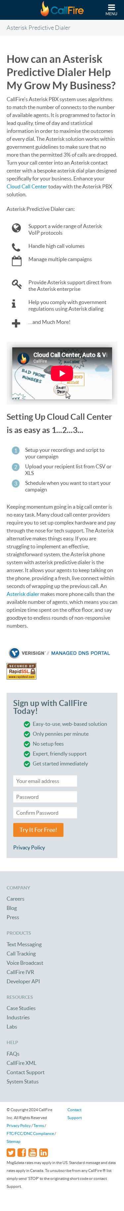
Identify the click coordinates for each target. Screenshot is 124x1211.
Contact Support (26, 1072)
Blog (12, 908)
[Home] (62, 10)
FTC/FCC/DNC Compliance (30, 1133)
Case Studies (21, 1008)
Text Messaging (24, 944)
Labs (12, 1027)
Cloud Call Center (27, 186)
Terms (38, 1125)
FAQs (13, 1054)
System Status (23, 1081)
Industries (18, 1017)
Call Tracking (21, 954)
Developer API (23, 981)
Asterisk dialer (23, 594)
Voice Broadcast (25, 963)
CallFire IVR (20, 972)
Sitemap (14, 1141)
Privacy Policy (29, 847)
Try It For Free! (38, 830)
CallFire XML (21, 1063)
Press (13, 917)
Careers (15, 899)
